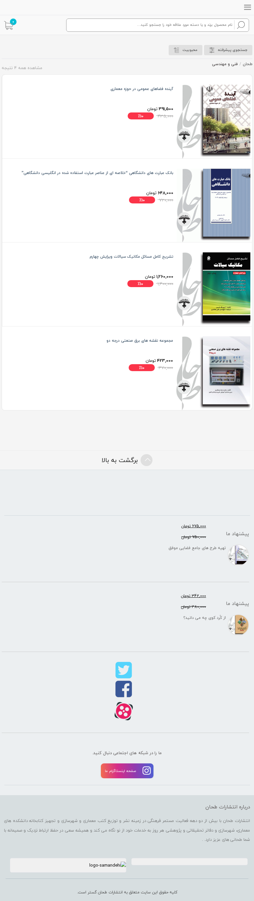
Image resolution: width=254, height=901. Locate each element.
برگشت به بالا (120, 460)
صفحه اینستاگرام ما (120, 771)
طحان (247, 64)
